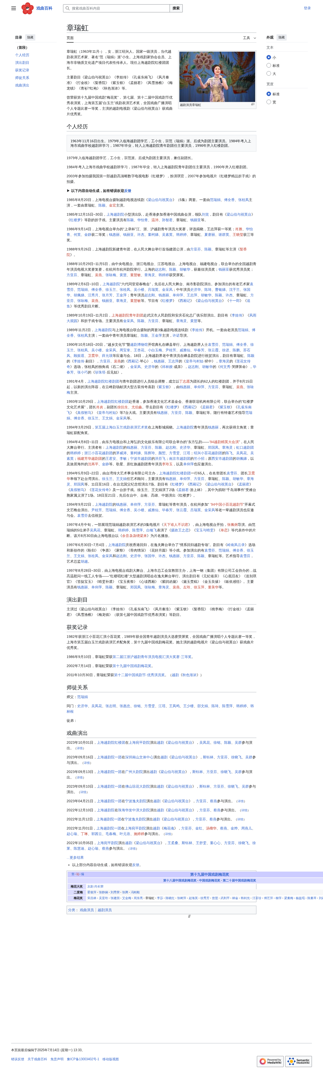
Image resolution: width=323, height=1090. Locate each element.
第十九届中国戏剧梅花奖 (132, 666)
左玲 (186, 587)
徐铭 (137, 706)
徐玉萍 (199, 587)
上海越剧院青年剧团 (127, 315)
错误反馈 (17, 1059)
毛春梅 (110, 834)
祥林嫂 (167, 367)
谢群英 (224, 235)
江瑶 (186, 453)
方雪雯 (174, 453)
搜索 (176, 8)
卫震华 (93, 356)
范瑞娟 (215, 200)
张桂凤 (243, 200)
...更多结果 (75, 857)
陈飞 (229, 453)
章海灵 (149, 275)
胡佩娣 (79, 295)
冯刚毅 (135, 892)
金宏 (112, 205)
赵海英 (193, 898)
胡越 (84, 561)
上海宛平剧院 (139, 742)
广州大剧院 (134, 772)
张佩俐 (232, 525)
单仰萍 (178, 295)
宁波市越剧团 (140, 458)
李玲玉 (167, 464)
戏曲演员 (87, 910)
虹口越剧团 (245, 447)
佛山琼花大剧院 (137, 786)
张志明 (110, 706)
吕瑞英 (153, 290)
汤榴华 (211, 828)
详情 (80, 748)
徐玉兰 (110, 290)
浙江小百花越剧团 (98, 453)
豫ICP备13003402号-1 (83, 1059)
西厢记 (185, 301)
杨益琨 (300, 898)
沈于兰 (234, 290)
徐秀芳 (204, 898)
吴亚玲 (103, 898)
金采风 (167, 290)
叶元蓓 (125, 834)
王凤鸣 (174, 706)
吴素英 (167, 235)
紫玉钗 (163, 387)
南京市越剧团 (179, 458)
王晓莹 (238, 235)
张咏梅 (110, 275)
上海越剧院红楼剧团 (103, 381)
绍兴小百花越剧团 (208, 453)
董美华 (213, 587)
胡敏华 (185, 269)
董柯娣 (153, 235)
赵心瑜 (72, 834)
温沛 (154, 220)
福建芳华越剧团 (89, 458)
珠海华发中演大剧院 (134, 810)
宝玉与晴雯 (204, 530)
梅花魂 (169, 828)
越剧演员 (105, 910)
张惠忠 (125, 706)
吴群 (238, 742)
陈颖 (101, 205)
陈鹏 (236, 350)
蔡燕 (213, 801)
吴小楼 (139, 290)
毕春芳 (199, 350)
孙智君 (167, 220)
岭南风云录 (236, 545)
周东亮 (138, 898)
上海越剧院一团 (109, 757)
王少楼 (188, 706)
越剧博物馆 (139, 344)
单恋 (224, 530)
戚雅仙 (185, 350)
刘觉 (205, 214)
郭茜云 (96, 834)
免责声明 (57, 1059)
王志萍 (192, 295)
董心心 (215, 843)
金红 (198, 828)
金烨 (234, 828)
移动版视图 (110, 1059)
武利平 (225, 898)
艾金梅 (126, 898)
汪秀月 (93, 295)
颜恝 (162, 453)
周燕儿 (246, 828)
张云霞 (213, 350)
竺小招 (199, 458)
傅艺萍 (268, 898)
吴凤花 (241, 453)
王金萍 (121, 295)
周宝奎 (125, 350)
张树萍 (181, 898)
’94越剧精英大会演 (224, 442)
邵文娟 (202, 706)
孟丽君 (207, 407)
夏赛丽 (209, 235)
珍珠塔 (100, 372)
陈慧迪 (79, 848)
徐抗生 (122, 407)
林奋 (235, 898)
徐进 (225, 350)
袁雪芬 (213, 344)
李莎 (160, 898)
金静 (87, 235)
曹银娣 (220, 290)
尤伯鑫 (136, 407)
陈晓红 (170, 898)
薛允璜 (107, 356)
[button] (14, 8)
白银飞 (151, 530)
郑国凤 (213, 447)
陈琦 (207, 290)
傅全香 (229, 200)
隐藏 (30, 37)
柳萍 (279, 898)
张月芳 (107, 295)
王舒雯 (201, 843)
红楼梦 (75, 220)
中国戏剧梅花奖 (209, 880)
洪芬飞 (160, 458)
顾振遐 (79, 356)
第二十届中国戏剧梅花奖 (239, 880)
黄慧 (123, 275)
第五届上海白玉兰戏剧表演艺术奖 (121, 427)
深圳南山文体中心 (139, 757)
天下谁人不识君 (176, 525)
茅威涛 (121, 453)
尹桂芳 (171, 350)
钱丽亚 (195, 220)
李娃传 (237, 315)
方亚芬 (195, 249)
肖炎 (99, 407)
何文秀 (225, 367)
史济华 (195, 290)
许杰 (140, 235)
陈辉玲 (149, 453)
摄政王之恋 (180, 530)
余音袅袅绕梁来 (134, 536)
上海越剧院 (115, 214)
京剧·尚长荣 (95, 886)
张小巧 (82, 372)
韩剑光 (245, 898)
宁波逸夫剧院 (135, 801)
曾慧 (215, 898)
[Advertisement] (189, 954)
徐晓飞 (236, 757)
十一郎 (234, 301)
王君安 (110, 458)
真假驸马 (84, 413)
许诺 (176, 335)
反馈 (127, 191)
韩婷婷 (181, 235)
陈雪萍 (137, 530)
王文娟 (107, 418)
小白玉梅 (155, 350)
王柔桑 (173, 843)
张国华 (149, 556)
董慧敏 (135, 275)
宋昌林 (91, 898)
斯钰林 (208, 757)
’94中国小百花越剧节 (226, 504)
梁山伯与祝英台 (160, 200)
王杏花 (139, 350)
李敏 (123, 458)
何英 (77, 235)
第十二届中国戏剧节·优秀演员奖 (139, 675)
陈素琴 (311, 898)
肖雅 (238, 229)
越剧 (175, 675)
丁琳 (84, 834)
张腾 (125, 892)
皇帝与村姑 (194, 361)
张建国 (115, 898)
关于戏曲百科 (37, 1059)
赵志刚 (160, 269)
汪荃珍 (256, 898)
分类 (71, 910)
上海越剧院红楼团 (111, 742)
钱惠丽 (114, 235)
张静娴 (103, 892)
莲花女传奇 (100, 490)
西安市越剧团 (222, 458)
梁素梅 (288, 898)
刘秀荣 (115, 892)
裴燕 (98, 275)
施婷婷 (139, 834)
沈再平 (93, 464)
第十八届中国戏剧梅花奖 (180, 880)
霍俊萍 (91, 892)
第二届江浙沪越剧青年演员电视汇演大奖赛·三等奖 (152, 657)
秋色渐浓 (189, 675)
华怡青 (142, 220)
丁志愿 (184, 381)
